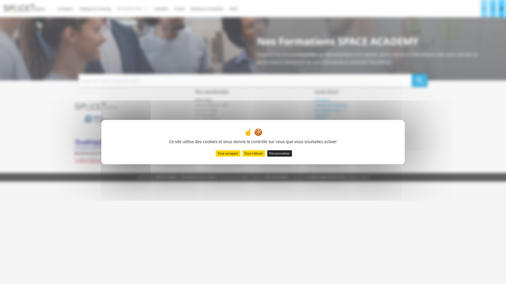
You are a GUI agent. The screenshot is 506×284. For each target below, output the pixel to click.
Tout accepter (228, 153)
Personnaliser (279, 153)
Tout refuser (254, 153)
